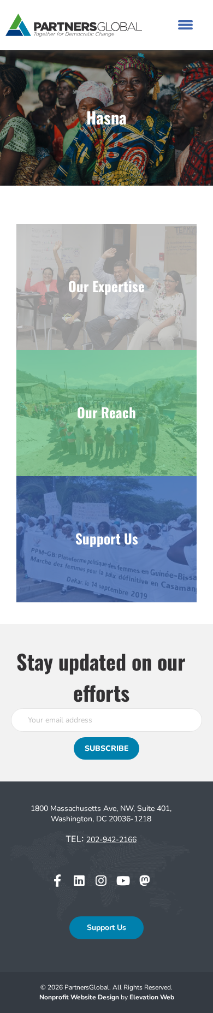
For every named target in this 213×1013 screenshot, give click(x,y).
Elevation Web (151, 997)
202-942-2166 (111, 839)
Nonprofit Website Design (80, 997)
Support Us (106, 927)
